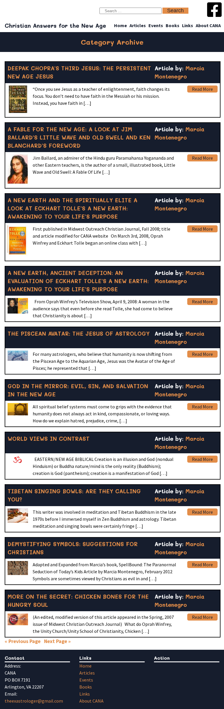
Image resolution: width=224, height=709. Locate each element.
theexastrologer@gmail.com (34, 701)
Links (187, 25)
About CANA (208, 25)
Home (120, 25)
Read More (202, 89)
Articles (138, 25)
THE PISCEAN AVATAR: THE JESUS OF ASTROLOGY (79, 333)
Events (155, 25)
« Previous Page (23, 641)
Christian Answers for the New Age (55, 25)
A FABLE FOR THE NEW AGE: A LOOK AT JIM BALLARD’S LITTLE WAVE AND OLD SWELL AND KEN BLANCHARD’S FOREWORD (79, 137)
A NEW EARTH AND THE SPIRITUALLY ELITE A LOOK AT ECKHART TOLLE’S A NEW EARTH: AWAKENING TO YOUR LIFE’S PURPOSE (72, 208)
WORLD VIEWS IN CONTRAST (49, 438)
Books (172, 25)
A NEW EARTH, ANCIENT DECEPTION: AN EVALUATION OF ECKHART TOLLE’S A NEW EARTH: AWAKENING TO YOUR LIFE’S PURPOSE (78, 281)
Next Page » (57, 641)
